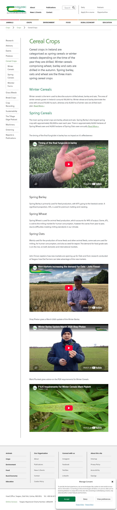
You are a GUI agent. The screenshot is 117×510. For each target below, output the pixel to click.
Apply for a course (87, 12)
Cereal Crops (11, 61)
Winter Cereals (11, 68)
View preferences (103, 499)
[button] (112, 482)
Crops (29, 22)
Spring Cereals (11, 76)
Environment (49, 22)
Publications (51, 7)
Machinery (10, 124)
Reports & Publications (11, 136)
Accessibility (95, 470)
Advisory (9, 45)
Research (9, 40)
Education (107, 22)
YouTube (65, 470)
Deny (85, 499)
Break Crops (11, 97)
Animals (9, 22)
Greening (10, 129)
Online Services (11, 502)
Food (68, 22)
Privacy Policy (80, 504)
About (32, 7)
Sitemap (94, 459)
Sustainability (11, 111)
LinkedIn (65, 476)
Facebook (65, 464)
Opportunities (102, 12)
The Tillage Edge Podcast (11, 118)
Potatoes (9, 56)
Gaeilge (93, 476)
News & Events (35, 12)
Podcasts (100, 7)
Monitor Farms (11, 84)
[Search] (73, 8)
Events (8, 50)
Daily (83, 7)
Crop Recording (10, 104)
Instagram (66, 459)
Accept (66, 499)
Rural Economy (88, 22)
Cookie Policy (39, 481)
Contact (49, 12)
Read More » (39, 106)
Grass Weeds (11, 92)
